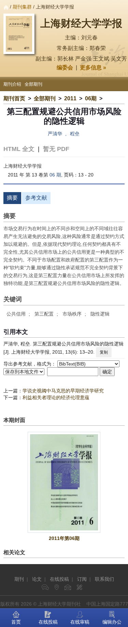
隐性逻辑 (100, 314)
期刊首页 (14, 98)
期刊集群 (22, 7)
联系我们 (104, 579)
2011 (70, 98)
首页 (16, 622)
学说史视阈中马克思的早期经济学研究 (63, 390)
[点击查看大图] (64, 482)
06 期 (55, 174)
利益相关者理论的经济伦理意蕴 (56, 397)
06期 (91, 98)
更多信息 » (93, 67)
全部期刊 (33, 84)
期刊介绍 (12, 84)
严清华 (55, 133)
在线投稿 (59, 579)
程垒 (75, 133)
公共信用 (16, 314)
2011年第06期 (64, 538)
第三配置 (44, 314)
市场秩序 (72, 314)
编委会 (65, 67)
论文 (37, 579)
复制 (104, 352)
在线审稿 (79, 622)
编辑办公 (112, 622)
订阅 (82, 579)
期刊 (19, 579)
